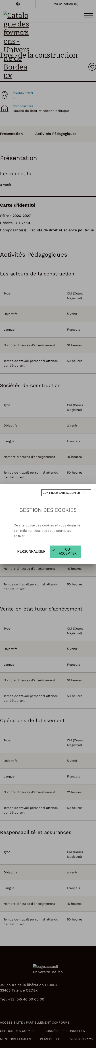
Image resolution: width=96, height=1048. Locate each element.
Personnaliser (31, 551)
